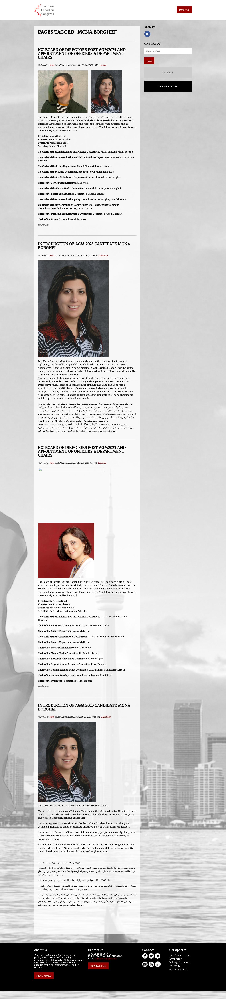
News (52, 65)
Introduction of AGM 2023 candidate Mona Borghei (84, 707)
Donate (184, 9)
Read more (43, 225)
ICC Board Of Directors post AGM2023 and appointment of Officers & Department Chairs (82, 451)
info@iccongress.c (105, 958)
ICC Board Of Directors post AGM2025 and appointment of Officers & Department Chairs (82, 53)
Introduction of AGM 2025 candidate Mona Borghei (84, 245)
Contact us (98, 966)
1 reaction (103, 65)
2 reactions (103, 255)
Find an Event (168, 86)
